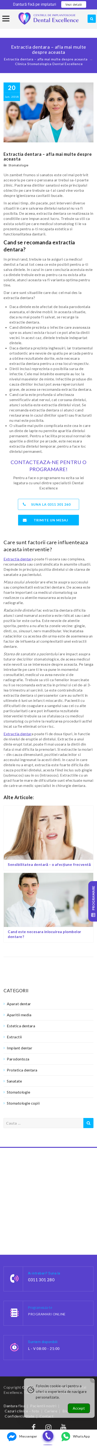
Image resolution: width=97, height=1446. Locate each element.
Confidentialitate (19, 1416)
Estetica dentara (21, 1026)
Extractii (14, 1037)
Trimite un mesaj (51, 520)
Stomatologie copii (23, 1103)
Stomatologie (18, 165)
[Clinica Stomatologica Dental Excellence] (48, 18)
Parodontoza (18, 1059)
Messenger (28, 1436)
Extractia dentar (18, 559)
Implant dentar (19, 1048)
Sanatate (14, 1081)
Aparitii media (19, 1014)
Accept (79, 1408)
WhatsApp (81, 1436)
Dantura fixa (14, 1405)
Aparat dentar (19, 1003)
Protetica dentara (22, 1070)
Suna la (51, 504)
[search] (92, 19)
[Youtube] (64, 1428)
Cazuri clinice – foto (22, 1411)
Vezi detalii (73, 4)
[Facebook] (34, 1428)
